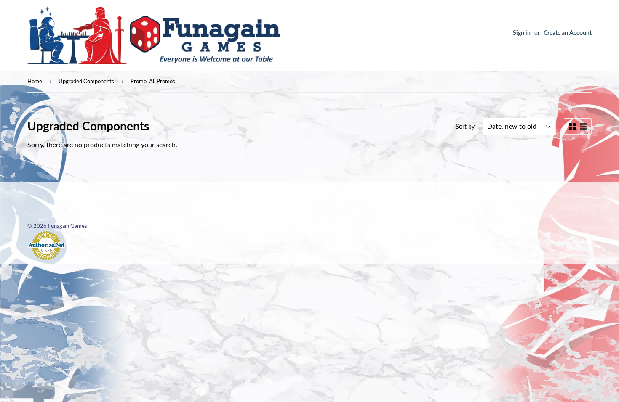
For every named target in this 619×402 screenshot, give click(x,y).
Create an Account (568, 32)
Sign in (522, 32)
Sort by (465, 126)
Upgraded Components (86, 81)
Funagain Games (67, 225)
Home (34, 81)
